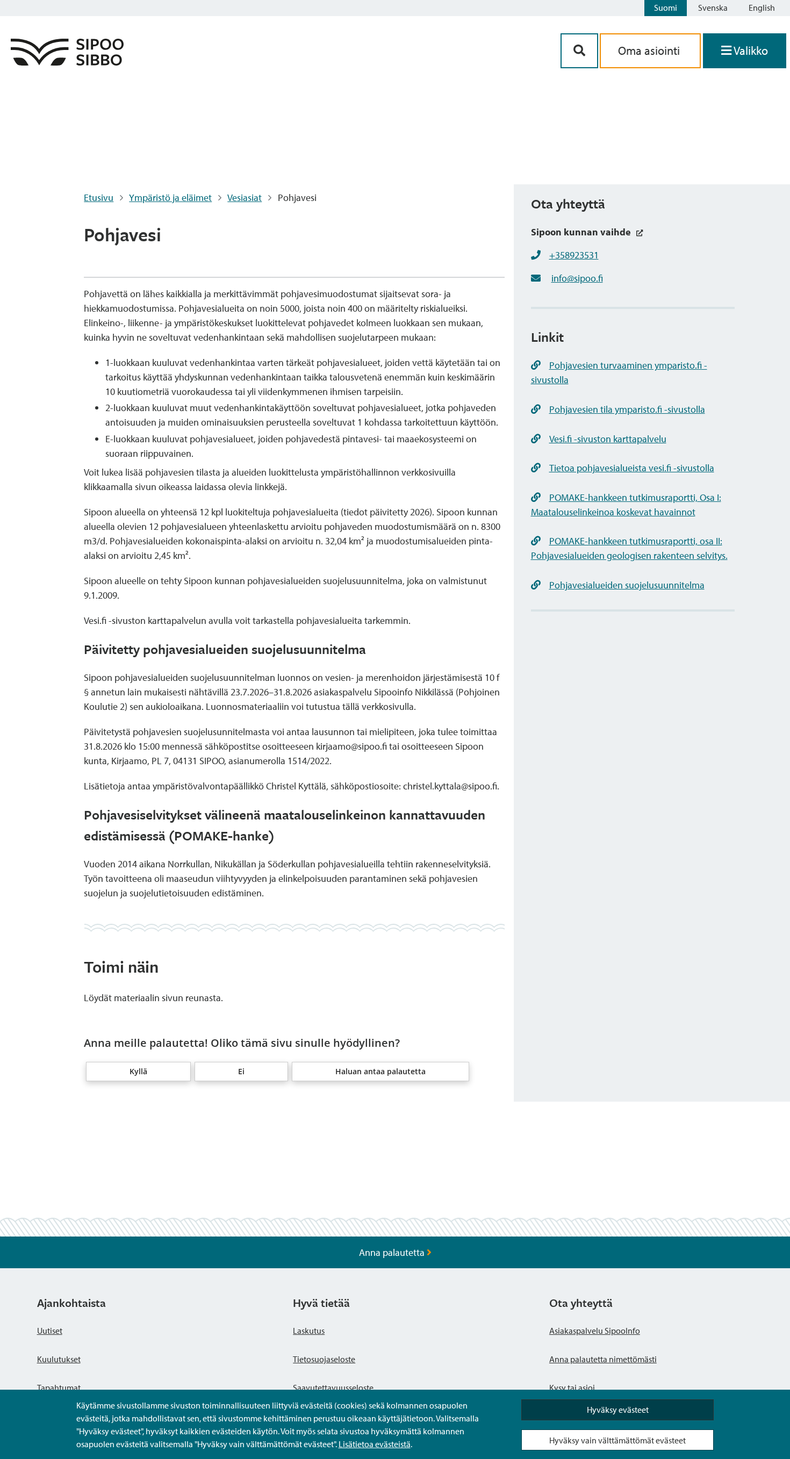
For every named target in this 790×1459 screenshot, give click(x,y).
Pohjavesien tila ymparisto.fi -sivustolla (627, 409)
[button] (138, 1071)
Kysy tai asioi (572, 1387)
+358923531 (574, 255)
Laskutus (309, 1330)
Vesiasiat (244, 197)
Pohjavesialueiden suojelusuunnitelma (627, 585)
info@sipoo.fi (577, 278)
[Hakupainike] (579, 50)
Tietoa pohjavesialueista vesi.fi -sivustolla (631, 468)
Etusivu (98, 197)
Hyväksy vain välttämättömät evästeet (617, 1440)
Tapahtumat (59, 1387)
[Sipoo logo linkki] (67, 62)
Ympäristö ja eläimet (170, 197)
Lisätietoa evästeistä (375, 1444)
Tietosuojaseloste (324, 1359)
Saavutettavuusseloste (333, 1387)
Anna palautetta (393, 1252)
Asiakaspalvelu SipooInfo (594, 1330)
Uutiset (49, 1330)
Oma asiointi (650, 50)
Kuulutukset (59, 1359)
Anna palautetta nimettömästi (603, 1359)
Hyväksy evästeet (618, 1409)
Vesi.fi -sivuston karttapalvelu (607, 439)
